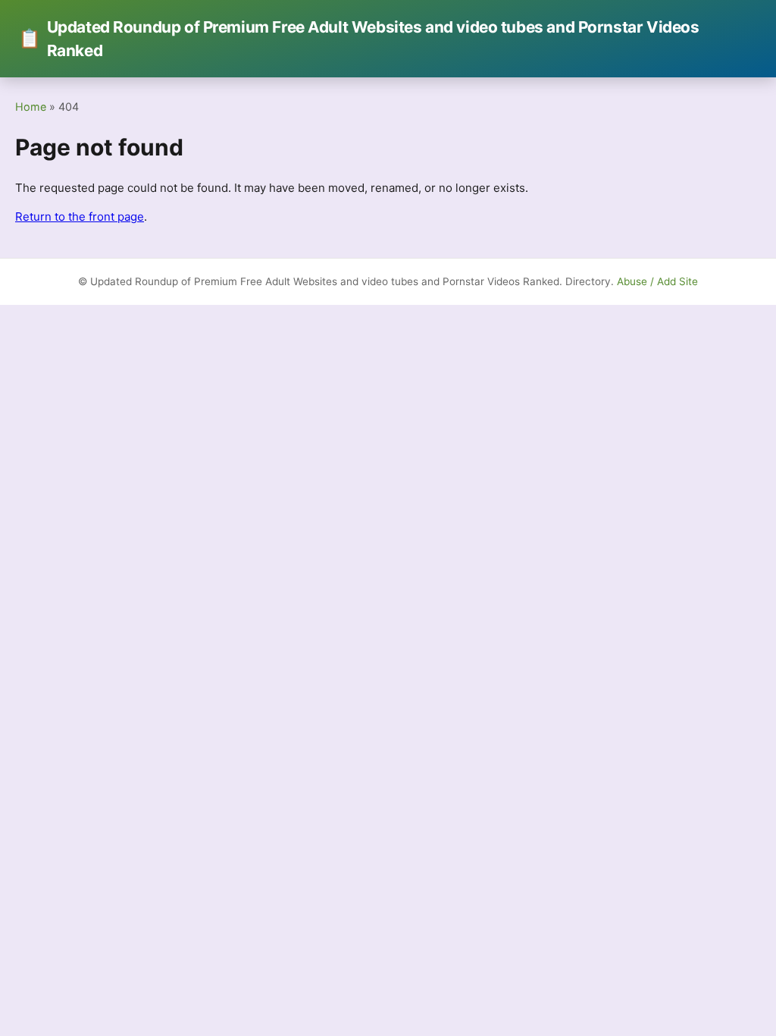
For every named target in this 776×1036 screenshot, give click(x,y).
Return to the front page (79, 216)
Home (30, 106)
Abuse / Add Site (657, 281)
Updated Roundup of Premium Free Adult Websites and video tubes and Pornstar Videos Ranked (358, 38)
